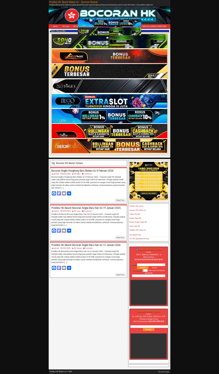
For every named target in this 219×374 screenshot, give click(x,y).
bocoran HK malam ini (137, 210)
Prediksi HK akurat (136, 206)
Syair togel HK (134, 226)
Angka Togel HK (135, 218)
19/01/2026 (66, 211)
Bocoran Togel (164, 372)
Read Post (120, 200)
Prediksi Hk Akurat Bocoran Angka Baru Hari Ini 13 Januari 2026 (86, 245)
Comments (88, 174)
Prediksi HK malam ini (137, 230)
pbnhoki (56, 174)
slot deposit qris (135, 235)
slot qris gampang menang (139, 238)
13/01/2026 (66, 248)
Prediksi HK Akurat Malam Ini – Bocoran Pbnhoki (73, 2)
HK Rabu (77, 174)
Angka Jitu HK (134, 214)
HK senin (77, 211)
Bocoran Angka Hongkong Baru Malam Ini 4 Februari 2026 (82, 170)
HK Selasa (78, 248)
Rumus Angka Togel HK (138, 222)
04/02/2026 (66, 174)
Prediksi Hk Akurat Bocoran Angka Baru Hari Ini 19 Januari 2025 (86, 207)
